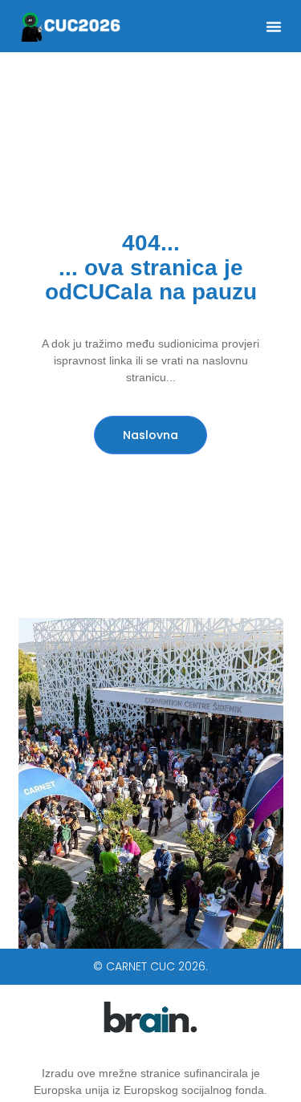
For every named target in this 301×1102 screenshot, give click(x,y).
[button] (274, 26)
